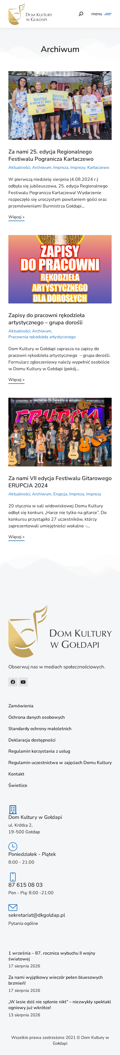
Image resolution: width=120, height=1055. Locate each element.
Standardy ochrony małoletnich (39, 729)
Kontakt (16, 774)
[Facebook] (12, 682)
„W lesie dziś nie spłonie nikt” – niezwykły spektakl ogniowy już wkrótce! (59, 1005)
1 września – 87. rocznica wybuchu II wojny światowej (51, 956)
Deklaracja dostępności (32, 740)
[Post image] (60, 105)
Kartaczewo (98, 167)
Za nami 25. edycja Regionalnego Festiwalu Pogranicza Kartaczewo (50, 155)
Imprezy (77, 167)
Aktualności (19, 167)
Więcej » (16, 217)
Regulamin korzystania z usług (39, 751)
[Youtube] (23, 682)
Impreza (60, 167)
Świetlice (17, 786)
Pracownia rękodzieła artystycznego (42, 337)
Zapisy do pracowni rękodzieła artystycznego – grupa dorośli (46, 319)
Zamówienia (20, 706)
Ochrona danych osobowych (36, 717)
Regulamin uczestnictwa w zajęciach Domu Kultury (60, 763)
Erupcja (60, 494)
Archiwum (41, 167)
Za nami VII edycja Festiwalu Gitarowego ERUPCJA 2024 (60, 482)
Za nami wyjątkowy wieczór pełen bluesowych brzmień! (55, 980)
